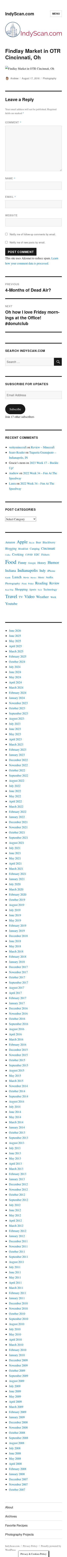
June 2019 (15, 915)
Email (10, 196)
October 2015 (17, 1060)
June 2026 (15, 630)
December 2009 (18, 1360)
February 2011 (17, 1293)
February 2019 (17, 925)
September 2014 (18, 1096)
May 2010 (15, 1334)
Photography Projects (19, 1534)
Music (41, 577)
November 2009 (18, 1365)
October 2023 (17, 708)
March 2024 (16, 687)
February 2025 (17, 656)
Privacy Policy (30, 1546)
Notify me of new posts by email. (27, 242)
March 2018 (16, 951)
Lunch (17, 577)
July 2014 (14, 1106)
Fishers (45, 554)
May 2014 (15, 1117)
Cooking (18, 554)
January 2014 (17, 1127)
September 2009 (18, 1376)
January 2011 (17, 1298)
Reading (41, 582)
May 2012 (15, 1215)
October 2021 (17, 832)
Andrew (14, 78)
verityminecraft (17, 447)
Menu (56, 13)
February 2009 (17, 1412)
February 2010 (17, 1350)
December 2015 (18, 1050)
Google (32, 563)
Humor (53, 562)
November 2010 (18, 1308)
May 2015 (15, 1075)
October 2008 (17, 1432)
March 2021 (16, 868)
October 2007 (17, 1489)
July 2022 (14, 786)
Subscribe (15, 409)
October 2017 (17, 977)
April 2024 (15, 682)
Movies (33, 577)
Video (29, 596)
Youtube (11, 603)
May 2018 (15, 946)
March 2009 (16, 1407)
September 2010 (18, 1319)
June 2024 (15, 672)
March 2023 (16, 744)
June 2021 (15, 853)
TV (21, 597)
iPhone (51, 571)
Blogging (11, 548)
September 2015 (18, 1065)
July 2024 (14, 667)
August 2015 (16, 1070)
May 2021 (15, 858)
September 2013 (18, 1138)
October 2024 (17, 661)
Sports (32, 589)
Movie (26, 577)
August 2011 (16, 1262)
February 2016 (17, 1044)
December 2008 (18, 1422)
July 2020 (14, 884)
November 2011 (18, 1246)
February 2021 (17, 874)
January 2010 (17, 1355)
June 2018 (15, 941)
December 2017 (18, 967)
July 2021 (14, 848)
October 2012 (17, 1194)
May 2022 (15, 796)
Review (54, 583)
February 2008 (17, 1469)
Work (53, 597)
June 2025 (15, 636)
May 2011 (15, 1277)
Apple (22, 542)
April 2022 (15, 801)
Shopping (21, 589)
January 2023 (17, 755)
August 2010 (16, 1324)
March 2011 (16, 1288)
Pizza (24, 583)
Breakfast (23, 548)
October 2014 (17, 1091)
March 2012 (16, 1225)
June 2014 (15, 1112)
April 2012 (15, 1220)
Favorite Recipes (16, 1525)
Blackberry (49, 542)
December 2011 (18, 1241)
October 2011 (17, 1251)
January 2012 (17, 1236)
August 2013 (16, 1143)
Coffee (7, 554)
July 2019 (14, 910)
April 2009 (15, 1401)
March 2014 (16, 1122)
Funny (22, 562)
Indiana (10, 570)
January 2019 (17, 931)
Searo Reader (17, 452)
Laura (12, 483)
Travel (11, 596)
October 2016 (17, 1019)
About (9, 1507)
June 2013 (15, 1153)
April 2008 (15, 1464)
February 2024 (17, 693)
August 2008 (16, 1443)
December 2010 (18, 1303)
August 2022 (16, 780)
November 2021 (18, 827)
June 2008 (15, 1453)
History (41, 563)
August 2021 (16, 843)
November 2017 (18, 972)
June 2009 (15, 1391)
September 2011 (18, 1257)
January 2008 (17, 1474)
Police (31, 583)
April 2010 (15, 1339)
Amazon (10, 542)
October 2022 (17, 770)
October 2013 (17, 1132)
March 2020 (16, 889)
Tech (40, 589)
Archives (11, 1516)
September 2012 (18, 1200)
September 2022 (18, 775)
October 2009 (17, 1370)
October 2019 (17, 899)
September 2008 (18, 1438)
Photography (49, 78)
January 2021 (17, 879)
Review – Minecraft (42, 447)
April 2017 (15, 993)
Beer (38, 542)
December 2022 (18, 760)
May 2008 (15, 1458)
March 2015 (16, 1081)
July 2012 (14, 1205)
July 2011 (14, 1267)
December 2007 (18, 1479)
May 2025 (15, 641)
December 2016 (18, 1008)
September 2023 (18, 713)
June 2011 (15, 1272)
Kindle (8, 577)
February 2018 (17, 956)
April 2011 (15, 1282)
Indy (42, 570)
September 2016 (18, 1024)
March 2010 (16, 1345)
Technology (50, 589)
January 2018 (17, 962)
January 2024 (17, 698)
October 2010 (17, 1313)
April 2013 (15, 1163)
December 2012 (18, 1184)
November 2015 (18, 1055)
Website (11, 215)
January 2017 (17, 1003)
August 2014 (16, 1101)
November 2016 (18, 1013)
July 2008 (14, 1448)
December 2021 (18, 822)
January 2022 (17, 817)
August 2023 (16, 718)
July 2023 (14, 724)
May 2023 (15, 734)
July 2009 (14, 1386)
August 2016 (16, 1029)
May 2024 (15, 677)
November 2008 (18, 1427)
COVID (29, 554)
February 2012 (17, 1231)
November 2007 (18, 1484)
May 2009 (15, 1396)
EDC (37, 554)
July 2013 (14, 1148)
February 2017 (17, 998)
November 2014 (18, 1086)
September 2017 (18, 982)
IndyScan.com (19, 14)
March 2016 (16, 1039)
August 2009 (16, 1381)
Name (10, 178)
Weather (42, 596)
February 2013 (17, 1174)
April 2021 (15, 863)
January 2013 (17, 1179)
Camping (34, 548)
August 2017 (16, 987)
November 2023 (18, 703)
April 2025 (15, 646)
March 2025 (16, 651)
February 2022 (17, 812)
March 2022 (16, 806)
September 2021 (18, 837)
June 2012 (15, 1210)
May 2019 (15, 920)
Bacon (31, 542)
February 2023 (17, 749)
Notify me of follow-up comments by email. (33, 234)
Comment (13, 122)
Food (10, 561)
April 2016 (15, 1034)
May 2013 (15, 1158)
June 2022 (15, 791)
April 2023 (15, 739)
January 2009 (17, 1417)
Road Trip (9, 589)
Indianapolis (27, 570)
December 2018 (18, 936)
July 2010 (14, 1329)
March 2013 (16, 1169)
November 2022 (18, 765)
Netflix (49, 577)
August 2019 (16, 905)
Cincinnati (48, 548)
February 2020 (17, 894)
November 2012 (18, 1189)
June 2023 (15, 729)
